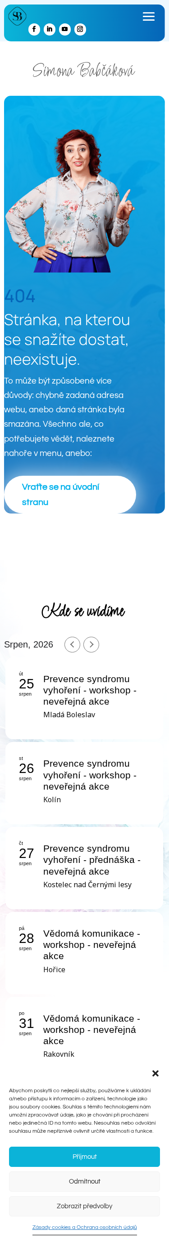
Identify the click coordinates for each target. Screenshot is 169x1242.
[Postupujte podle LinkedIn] (49, 29)
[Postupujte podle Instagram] (80, 29)
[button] (155, 1073)
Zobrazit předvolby (84, 1206)
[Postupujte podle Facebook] (34, 29)
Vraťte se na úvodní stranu (60, 495)
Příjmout (85, 1156)
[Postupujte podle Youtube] (65, 29)
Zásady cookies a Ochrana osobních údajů (84, 1227)
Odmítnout (84, 1181)
